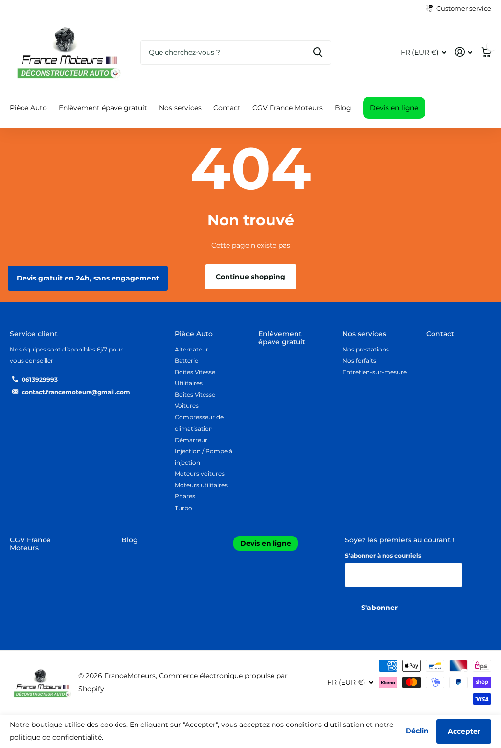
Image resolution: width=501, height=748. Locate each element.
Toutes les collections (28, 108)
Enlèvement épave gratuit (103, 107)
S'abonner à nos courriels (383, 555)
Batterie (186, 360)
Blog (343, 107)
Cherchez (317, 52)
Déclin (417, 730)
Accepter (464, 731)
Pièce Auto (194, 333)
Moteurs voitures (200, 473)
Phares (185, 496)
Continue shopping (250, 276)
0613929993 (40, 379)
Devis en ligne (394, 107)
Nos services (364, 333)
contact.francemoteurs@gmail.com (76, 392)
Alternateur (191, 349)
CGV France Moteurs (287, 107)
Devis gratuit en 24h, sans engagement (88, 278)
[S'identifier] (464, 52)
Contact (227, 107)
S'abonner (380, 607)
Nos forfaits (359, 360)
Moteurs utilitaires (201, 485)
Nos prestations (365, 349)
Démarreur (191, 440)
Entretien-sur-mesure (374, 371)
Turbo (183, 508)
